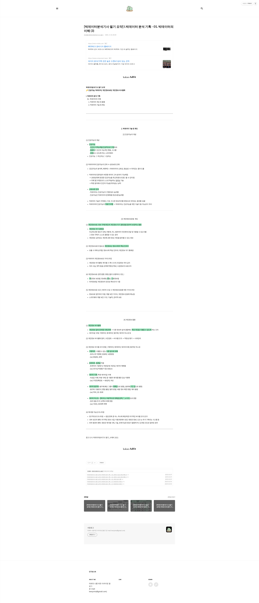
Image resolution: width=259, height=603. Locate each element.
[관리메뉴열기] (255, 3)
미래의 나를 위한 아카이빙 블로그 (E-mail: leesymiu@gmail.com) (106, 530)
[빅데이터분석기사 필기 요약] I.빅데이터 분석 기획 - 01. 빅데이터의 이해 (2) (105, 481)
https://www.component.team (98, 58)
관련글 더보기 (171, 497)
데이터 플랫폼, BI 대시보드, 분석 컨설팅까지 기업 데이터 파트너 (111, 64)
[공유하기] (92, 462)
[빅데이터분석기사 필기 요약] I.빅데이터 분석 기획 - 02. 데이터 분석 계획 (104, 479)
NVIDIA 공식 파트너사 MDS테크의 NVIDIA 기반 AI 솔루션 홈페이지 (112, 49)
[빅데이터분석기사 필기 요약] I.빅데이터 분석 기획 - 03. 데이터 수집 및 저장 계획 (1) (107, 477)
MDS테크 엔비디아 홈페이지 (99, 46)
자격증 (89, 471)
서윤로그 (90, 528)
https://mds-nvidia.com (96, 43)
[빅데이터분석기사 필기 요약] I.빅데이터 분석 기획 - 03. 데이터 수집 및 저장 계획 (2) (107, 474)
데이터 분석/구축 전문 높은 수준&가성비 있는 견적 (108, 61)
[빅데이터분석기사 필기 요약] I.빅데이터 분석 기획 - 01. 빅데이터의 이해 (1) (104, 484)
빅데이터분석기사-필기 (97, 471)
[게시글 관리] (94, 462)
